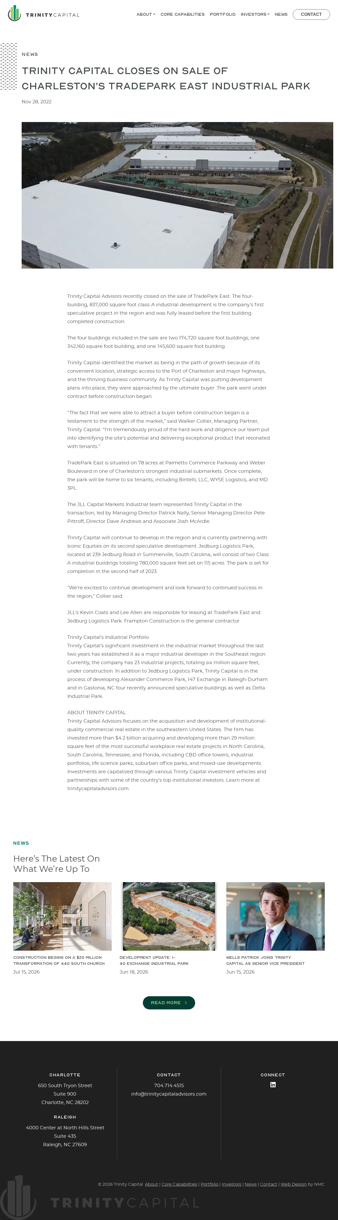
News (251, 1184)
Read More (166, 1002)
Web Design (294, 1184)
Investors (231, 1184)
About (151, 1184)
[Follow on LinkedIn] (273, 1085)
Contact (268, 1184)
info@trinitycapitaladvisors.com (168, 1094)
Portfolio (209, 1184)
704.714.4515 (169, 1085)
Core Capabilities (179, 1184)
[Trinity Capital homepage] (43, 13)
